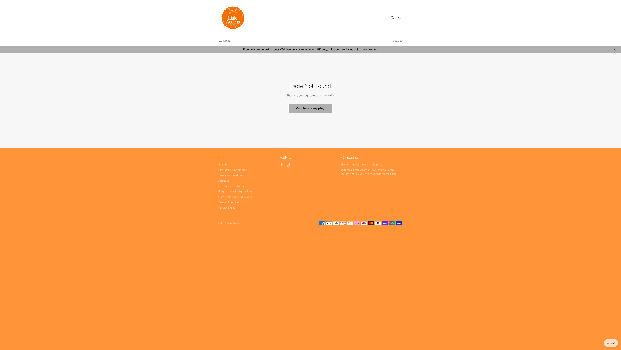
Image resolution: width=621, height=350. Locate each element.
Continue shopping (310, 108)
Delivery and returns (231, 186)
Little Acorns (233, 223)
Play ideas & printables (232, 170)
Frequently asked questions (235, 191)
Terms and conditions (231, 175)
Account (398, 41)
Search (222, 164)
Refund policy (226, 208)
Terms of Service (228, 202)
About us (223, 181)
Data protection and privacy (235, 197)
